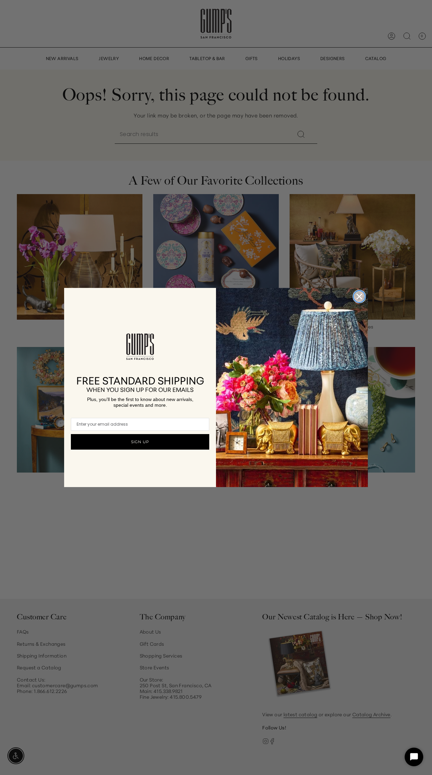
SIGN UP (140, 441)
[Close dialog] (359, 296)
